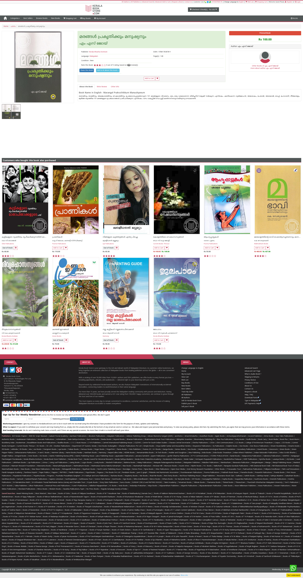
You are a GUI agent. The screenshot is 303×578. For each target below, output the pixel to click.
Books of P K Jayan (45, 553)
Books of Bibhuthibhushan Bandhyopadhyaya (250, 507)
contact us (126, 427)
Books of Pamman (228, 497)
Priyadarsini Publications (22, 476)
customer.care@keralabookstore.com (19, 400)
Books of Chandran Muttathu (39, 550)
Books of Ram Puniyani (94, 556)
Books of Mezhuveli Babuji (247, 497)
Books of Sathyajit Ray (256, 533)
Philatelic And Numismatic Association (164, 473)
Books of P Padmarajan (210, 504)
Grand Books (262, 449)
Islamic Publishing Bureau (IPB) (61, 456)
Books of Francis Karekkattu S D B (237, 500)
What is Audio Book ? (253, 374)
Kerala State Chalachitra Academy (148, 459)
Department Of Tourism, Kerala (84, 446)
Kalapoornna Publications (252, 456)
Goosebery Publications (246, 449)
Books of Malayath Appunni (151, 513)
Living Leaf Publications (58, 463)
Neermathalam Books (10, 469)
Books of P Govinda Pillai (148, 533)
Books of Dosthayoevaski (148, 523)
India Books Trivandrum (222, 453)
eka (30, 449)
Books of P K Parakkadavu (153, 520)
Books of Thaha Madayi (213, 537)
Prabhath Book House (229, 473)
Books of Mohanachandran (124, 517)
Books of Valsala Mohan (227, 540)
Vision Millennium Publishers (245, 486)
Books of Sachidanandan (291, 513)
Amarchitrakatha (191, 436)
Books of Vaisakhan (31, 560)
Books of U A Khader (75, 504)
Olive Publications (8, 244)
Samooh (20, 479)
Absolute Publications (97, 436)
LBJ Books (290, 459)
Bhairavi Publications (135, 439)
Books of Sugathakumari (227, 547)
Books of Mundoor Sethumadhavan (286, 550)
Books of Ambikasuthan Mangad (78, 560)
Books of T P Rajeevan (78, 530)
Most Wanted (40, 494)
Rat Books (144, 476)
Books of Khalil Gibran (153, 497)
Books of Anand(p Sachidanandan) (167, 507)
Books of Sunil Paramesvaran (35, 520)
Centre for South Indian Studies (155, 443)
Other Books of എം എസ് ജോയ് (265, 66)
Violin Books (228, 486)
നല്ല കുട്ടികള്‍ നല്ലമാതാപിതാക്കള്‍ (118, 329)
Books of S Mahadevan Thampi (124, 533)
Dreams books (294, 446)
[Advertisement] (151, 136)
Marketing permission (60, 419)
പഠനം (13, 26)
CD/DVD (137, 443)
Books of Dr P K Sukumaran (168, 504)
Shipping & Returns (252, 377)
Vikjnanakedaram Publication (210, 486)
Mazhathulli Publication (142, 466)
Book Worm (294, 439)
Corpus (277, 443)
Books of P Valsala (211, 497)
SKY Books (196, 479)
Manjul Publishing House (282, 463)
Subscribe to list (77, 419)
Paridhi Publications (76, 473)
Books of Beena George (37, 547)
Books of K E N (294, 547)
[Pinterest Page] (19, 372)
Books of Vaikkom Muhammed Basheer (169, 494)
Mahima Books (129, 463)
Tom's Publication (291, 482)
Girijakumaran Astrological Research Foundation (216, 449)
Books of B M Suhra (213, 513)
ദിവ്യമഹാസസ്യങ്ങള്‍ (11, 329)
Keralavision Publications (172, 459)
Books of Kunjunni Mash (91, 553)
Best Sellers (28, 18)
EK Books (23, 449)
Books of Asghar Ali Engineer (217, 543)
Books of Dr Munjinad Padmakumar (197, 530)
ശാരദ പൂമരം (209, 241)
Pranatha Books (246, 473)
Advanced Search (148, 2)
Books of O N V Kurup (172, 497)
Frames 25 (147, 449)
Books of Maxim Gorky (43, 537)
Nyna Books (149, 469)
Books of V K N (266, 497)
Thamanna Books (214, 482)
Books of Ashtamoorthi (261, 527)
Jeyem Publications (158, 456)
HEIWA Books (129, 453)
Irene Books (33, 456)
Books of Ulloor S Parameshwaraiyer (202, 540)
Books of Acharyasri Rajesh (237, 494)
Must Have (52, 494)
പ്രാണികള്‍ (57, 237)
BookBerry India (8, 443)
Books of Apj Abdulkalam (110, 510)
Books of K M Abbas (232, 537)
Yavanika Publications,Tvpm (73, 489)
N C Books (207, 466)
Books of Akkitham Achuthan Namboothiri (232, 510)
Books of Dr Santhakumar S (144, 530)
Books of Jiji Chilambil (153, 540)
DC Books (41, 446)
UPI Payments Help (252, 404)
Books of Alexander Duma (68, 527)
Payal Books (90, 473)
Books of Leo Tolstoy (150, 500)
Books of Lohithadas (129, 543)
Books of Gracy (129, 547)
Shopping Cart (262, 2)
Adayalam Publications (116, 436)
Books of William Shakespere (177, 520)
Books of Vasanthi (88, 523)
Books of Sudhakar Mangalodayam (286, 500)
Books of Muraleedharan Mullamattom (119, 507)
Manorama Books (44, 466)
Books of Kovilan (8, 504)
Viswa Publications (265, 486)
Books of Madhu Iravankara (255, 553)
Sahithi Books (249, 476)
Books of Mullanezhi (168, 533)
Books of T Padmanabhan (282, 510)
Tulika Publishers (20, 486)
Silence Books (154, 479)
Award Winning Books (24, 494)
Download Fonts (251, 398)
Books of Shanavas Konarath (31, 533)
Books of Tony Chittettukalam (280, 530)
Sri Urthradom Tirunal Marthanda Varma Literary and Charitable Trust (58, 482)
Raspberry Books (131, 476)
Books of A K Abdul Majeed (259, 550)
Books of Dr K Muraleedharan (52, 560)
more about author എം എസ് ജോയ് (265, 68)
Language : (89, 56)
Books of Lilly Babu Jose (113, 553)
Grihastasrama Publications (25, 453)
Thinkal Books (228, 482)
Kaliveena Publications (272, 456)
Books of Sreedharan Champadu (233, 550)
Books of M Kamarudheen (111, 547)
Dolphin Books (232, 446)
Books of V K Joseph (156, 537)
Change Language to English (192, 368)
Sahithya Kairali (263, 476)
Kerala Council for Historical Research (98, 459)
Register (289, 2)
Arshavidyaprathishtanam (236, 436)
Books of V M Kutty (61, 550)
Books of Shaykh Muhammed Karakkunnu (18, 553)
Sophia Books (227, 479)
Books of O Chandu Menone (150, 543)
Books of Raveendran (31, 510)
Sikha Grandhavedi (141, 479)
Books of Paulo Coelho (169, 523)
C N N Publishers (94, 443)
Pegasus (100, 473)
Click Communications (224, 443)
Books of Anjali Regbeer (248, 547)
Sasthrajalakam (71, 479)
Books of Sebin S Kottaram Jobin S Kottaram (274, 520)
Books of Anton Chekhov (173, 513)
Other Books (220, 469)
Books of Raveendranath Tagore (76, 497)
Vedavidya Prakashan (138, 486)
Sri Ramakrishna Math (21, 482)
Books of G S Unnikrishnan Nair (67, 553)
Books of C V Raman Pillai (177, 550)
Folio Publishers (135, 449)
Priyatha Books (39, 476)
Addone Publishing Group (136, 436)
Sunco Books (125, 482)
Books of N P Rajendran (98, 550)
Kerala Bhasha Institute (10, 336)
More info (184, 575)
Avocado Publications (46, 439)
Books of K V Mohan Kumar (30, 517)
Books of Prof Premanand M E (61, 547)
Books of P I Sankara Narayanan (273, 547)
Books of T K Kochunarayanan (198, 556)
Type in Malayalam (252, 401)
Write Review (102, 87)
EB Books (5, 449)
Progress (50, 476)
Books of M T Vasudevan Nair (108, 494)
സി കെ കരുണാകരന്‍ (11, 333)
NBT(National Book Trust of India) (285, 466)
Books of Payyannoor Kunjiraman (87, 513)
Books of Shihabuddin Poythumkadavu (285, 507)
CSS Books (286, 443)
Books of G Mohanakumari (23, 527)
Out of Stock (8, 248)
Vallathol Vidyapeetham (98, 486)
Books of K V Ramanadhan (231, 553)
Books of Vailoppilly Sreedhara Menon (277, 504)
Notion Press (137, 469)
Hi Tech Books (161, 453)
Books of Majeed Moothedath (261, 523)
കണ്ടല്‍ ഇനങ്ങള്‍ (60, 329)
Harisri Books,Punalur (74, 453)
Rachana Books (117, 476)
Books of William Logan (49, 543)
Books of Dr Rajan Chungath (148, 517)
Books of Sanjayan (91, 510)
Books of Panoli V (253, 513)
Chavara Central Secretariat (179, 443)
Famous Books (86, 449)
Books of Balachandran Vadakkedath (169, 556)
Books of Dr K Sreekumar (40, 500)
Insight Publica (7, 456)
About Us (248, 386)
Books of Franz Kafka (211, 517)
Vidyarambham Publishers (169, 486)
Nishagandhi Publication (71, 469)
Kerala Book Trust (75, 459)
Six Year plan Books (182, 479)
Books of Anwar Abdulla (17, 547)
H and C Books (44, 453)
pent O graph (142, 473)
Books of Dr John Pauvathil (176, 537)
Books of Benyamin (132, 500)
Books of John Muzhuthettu (29, 556)
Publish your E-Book (189, 404)
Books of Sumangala (155, 510)
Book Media (273, 439)
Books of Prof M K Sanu (194, 513)
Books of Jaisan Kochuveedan (66, 537)
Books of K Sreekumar (247, 540)
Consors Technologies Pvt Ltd (55, 570)
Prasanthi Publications (263, 473)
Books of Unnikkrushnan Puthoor (105, 520)
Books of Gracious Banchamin (87, 547)
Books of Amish (161, 547)
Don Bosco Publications (259, 446)
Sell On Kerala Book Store (191, 401)
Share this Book (86, 70)
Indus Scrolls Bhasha (287, 453)
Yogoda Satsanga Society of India (114, 489)
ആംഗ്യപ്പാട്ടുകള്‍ (211, 237)
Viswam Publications (282, 486)
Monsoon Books (170, 466)
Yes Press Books (92, 489)
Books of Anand (195, 537)
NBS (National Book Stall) (260, 466)
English (241, 2)
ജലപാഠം (157, 329)
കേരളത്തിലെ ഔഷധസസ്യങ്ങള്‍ (168, 237)
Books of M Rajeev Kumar (12, 560)
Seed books (116, 479)
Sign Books (127, 479)
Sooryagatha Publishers (211, 479)
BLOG (295, 18)
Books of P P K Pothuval (234, 533)
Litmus (45, 463)
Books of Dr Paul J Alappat (46, 527)
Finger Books (99, 449)
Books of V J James (78, 533)
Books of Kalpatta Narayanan (180, 547)
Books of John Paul (104, 523)
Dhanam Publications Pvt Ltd (130, 446)
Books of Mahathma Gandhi (175, 540)
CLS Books (239, 443)
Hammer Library (57, 453)
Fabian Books (73, 449)
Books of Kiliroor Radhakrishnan (49, 497)
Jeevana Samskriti (142, 456)
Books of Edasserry (145, 547)
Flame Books (122, 449)
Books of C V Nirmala (23, 537)
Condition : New (87, 61)
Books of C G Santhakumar (113, 540)
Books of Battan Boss (262, 500)
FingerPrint (110, 449)
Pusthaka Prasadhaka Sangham (68, 476)
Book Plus (284, 439)
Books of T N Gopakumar (62, 513)
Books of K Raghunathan (237, 523)
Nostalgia (126, 469)
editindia (14, 449)
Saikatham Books (292, 476)
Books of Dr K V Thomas (222, 527)
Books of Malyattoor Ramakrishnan (22, 513)
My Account (101, 18)
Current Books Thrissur (161, 244)
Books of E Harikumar (74, 556)
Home (6, 26)
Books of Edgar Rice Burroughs (214, 523)
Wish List (250, 2)
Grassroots (273, 449)
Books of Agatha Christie (170, 500)
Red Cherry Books (171, 476)
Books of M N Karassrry (271, 513)
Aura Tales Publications (284, 436)
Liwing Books (74, 463)
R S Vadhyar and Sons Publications (95, 476)
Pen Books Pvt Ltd (112, 473)
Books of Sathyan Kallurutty (101, 517)
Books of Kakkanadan (73, 510)
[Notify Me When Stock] (16, 248)
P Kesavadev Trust (234, 469)
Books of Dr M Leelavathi (31, 523)
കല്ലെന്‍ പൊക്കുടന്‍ (60, 333)
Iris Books (43, 456)
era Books (38, 449)
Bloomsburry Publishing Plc (204, 439)
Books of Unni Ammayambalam (14, 550)
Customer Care (208, 2)
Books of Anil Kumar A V (26, 507)
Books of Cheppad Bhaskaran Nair (22, 540)
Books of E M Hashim (192, 517)
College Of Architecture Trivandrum (259, 443)
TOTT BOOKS (7, 486)
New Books (55, 18)
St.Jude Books (92, 482)
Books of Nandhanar (59, 530)
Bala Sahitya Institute (76, 439)
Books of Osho (64, 494)
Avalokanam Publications (26, 439)
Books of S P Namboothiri (90, 543)
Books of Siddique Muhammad (57, 533)
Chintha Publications (200, 443)
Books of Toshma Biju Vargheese (36, 530)
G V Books (157, 449)
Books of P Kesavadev (246, 520)
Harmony (106, 336)
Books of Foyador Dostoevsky (224, 556)
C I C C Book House (78, 443)
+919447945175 (217, 2)
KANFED (286, 456)
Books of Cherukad (88, 527)
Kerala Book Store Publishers (55, 459)
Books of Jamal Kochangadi (171, 517)
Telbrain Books (199, 482)
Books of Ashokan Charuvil (193, 507)
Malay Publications (144, 463)
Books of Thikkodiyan (291, 556)
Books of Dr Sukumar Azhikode (218, 507)
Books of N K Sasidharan (80, 520)
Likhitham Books (19, 463)
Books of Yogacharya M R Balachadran (204, 550)
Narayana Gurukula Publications (236, 466)
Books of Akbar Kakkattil (193, 497)
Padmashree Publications (252, 469)
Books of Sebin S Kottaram (99, 533)
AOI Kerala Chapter (19, 436)
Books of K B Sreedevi (66, 507)
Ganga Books (168, 449)
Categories (14, 18)
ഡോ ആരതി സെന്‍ (111, 333)
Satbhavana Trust (86, 479)
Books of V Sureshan (171, 543)
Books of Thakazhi (257, 494)
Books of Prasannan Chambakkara (286, 540)
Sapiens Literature (56, 479)
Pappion (54, 473)
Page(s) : (158, 56)
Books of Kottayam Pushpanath (110, 500)
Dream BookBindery (278, 446)
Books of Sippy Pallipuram (25, 497)
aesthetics (179, 436)
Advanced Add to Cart (162, 2)
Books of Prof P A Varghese (52, 510)
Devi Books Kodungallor (107, 446)
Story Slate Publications (109, 482)
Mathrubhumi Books (261, 244)
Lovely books (99, 463)
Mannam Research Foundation (23, 466)
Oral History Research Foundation (200, 469)
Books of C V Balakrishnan (232, 504)
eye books (62, 449)
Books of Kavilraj (264, 540)
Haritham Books (90, 453)
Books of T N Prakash (244, 517)
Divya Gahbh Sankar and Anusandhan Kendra (173, 446)
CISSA (212, 443)
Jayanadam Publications (124, 456)
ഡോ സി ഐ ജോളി (161, 241)
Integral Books (20, 456)
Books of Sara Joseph (252, 504)
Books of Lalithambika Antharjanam (139, 553)
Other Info (115, 87)
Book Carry (262, 439)
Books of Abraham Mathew (205, 547)
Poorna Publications (59, 244)
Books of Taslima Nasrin (11, 510)
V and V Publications (79, 486)
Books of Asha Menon (79, 517)
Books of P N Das (10, 517)
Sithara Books (167, 479)
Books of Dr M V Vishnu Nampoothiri (158, 527)
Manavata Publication (241, 463)
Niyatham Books (88, 469)
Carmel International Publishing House (117, 443)
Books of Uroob (58, 500)
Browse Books (41, 18)
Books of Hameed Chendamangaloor (72, 540)
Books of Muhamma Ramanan (130, 527)
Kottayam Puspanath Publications (208, 459)
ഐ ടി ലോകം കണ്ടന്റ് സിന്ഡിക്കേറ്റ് (67, 241)
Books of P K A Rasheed (143, 556)
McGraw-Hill (157, 466)
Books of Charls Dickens (121, 530)
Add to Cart (149, 79)
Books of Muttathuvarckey (130, 520)
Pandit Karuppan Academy (12, 473)
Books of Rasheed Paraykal (154, 550)
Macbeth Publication (114, 463)
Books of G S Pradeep (10, 543)
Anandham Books (206, 436)
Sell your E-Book (187, 407)
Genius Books (180, 449)
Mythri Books (196, 466)
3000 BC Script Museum (38, 436)
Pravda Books (279, 473)
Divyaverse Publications (202, 446)
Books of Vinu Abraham (209, 553)
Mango (268, 463)
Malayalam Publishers (191, 463)
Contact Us (188, 2)
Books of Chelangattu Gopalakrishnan (131, 537)
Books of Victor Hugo (202, 527)
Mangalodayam (257, 463)
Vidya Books (152, 486)
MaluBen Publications (210, 463)
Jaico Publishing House (105, 456)
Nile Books (56, 469)
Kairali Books (235, 456)
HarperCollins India (115, 453)
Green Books (56, 336)
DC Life (49, 446)
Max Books (127, 466)
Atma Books (269, 436)
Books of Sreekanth (242, 527)
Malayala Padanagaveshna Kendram (168, 463)
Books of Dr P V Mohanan (189, 523)
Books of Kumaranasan (19, 500)
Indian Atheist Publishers (242, 453)
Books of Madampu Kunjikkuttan (56, 517)
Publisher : (94, 52)
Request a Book (177, 2)
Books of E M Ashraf (246, 556)
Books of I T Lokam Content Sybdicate (180, 510)
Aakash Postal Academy (58, 436)
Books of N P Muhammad (282, 527)
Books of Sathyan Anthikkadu (192, 543)
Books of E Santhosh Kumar (125, 523)
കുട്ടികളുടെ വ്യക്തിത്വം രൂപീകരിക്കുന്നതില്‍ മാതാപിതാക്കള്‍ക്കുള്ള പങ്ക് (35, 237)
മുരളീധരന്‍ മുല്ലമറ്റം (111, 241)
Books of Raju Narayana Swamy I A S (81, 500)
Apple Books (220, 436)
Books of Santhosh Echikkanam (268, 556)
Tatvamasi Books (185, 482)
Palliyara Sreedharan (272, 469)
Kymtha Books (265, 459)
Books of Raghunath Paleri (233, 513)
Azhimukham (61, 439)
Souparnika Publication (243, 479)
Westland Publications (27, 489)
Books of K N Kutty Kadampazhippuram (229, 530)
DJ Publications (218, 446)
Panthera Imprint (30, 473)
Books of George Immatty (187, 553)
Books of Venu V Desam (256, 530)
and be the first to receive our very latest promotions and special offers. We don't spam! (56, 415)
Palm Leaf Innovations (290, 469)
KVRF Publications (250, 459)
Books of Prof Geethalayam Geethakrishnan (97, 537)
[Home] (5, 18)
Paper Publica (44, 473)
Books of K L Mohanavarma (53, 556)
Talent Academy (170, 482)
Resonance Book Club (225, 476)
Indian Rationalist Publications (266, 453)
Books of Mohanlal (227, 520)
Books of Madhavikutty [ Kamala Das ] (137, 494)
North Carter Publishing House (109, 469)
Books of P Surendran (46, 507)
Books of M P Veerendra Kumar (209, 500)
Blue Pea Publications (225, 439)
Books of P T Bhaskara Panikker (242, 543)
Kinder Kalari (189, 459)
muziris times (184, 466)
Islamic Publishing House (84, 456)
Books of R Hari (95, 540)
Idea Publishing (194, 453)
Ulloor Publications (36, 486)
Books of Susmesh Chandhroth (29, 504)
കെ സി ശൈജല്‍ (9, 241)
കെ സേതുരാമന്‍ (261, 241)
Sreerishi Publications (278, 479)
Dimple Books (148, 446)
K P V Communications (200, 456)
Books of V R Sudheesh (190, 504)
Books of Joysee (189, 500)
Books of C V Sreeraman (278, 553)
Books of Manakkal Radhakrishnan (118, 556)
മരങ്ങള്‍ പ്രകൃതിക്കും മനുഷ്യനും (112, 37)
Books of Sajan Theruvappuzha (169, 530)
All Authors (125, 2)
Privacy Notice (250, 380)
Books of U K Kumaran (130, 513)
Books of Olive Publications (289, 517)
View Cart (185, 377)
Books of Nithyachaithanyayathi (119, 504)
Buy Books (86, 18)
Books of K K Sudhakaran (95, 504)
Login (298, 2)
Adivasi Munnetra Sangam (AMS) (160, 436)
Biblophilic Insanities (184, 439)
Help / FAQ (249, 395)
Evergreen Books (50, 449)
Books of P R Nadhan (110, 543)
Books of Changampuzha (260, 510)
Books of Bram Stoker (183, 527)
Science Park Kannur (102, 479)
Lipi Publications (108, 244)
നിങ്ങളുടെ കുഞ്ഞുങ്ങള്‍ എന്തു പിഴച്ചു (120, 237)
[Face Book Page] (6, 372)
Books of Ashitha (280, 497)
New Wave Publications (41, 469)
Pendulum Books (128, 473)
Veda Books (123, 486)
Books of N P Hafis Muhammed (269, 543)
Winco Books (42, 489)
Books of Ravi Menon (205, 510)
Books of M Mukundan (216, 494)
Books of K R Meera (144, 507)
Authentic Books (8, 439)
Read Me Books (156, 476)
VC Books (113, 486)
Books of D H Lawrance (47, 540)
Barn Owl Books (93, 439)
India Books (206, 453)
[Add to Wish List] (157, 78)
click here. (203, 427)
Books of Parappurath (110, 513)
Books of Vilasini (44, 513)
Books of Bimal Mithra (29, 543)
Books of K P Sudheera (165, 553)
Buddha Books (63, 443)
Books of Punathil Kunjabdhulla (278, 494)
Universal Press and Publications (57, 486)
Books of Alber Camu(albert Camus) (204, 520)
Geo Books (192, 449)
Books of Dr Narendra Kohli (266, 517)
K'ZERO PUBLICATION (219, 456)
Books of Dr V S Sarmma (284, 523)
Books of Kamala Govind (58, 520)
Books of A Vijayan (71, 523)
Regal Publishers (209, 476)
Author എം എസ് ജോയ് (242, 46)
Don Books (243, 446)
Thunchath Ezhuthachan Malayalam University (265, 482)
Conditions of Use (251, 383)
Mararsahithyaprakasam (62, 466)
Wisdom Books (55, 489)
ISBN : (162, 52)
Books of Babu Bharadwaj (188, 533)
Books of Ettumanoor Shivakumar (130, 497)
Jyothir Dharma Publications (178, 456)
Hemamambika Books (145, 453)
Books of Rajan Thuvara (106, 527)
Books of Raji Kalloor (79, 550)
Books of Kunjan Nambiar (99, 530)
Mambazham (226, 463)
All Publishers (135, 2)
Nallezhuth (218, 466)
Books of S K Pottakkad (196, 494)
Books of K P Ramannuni (52, 523)
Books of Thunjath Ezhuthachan (89, 507)
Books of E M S (228, 517)
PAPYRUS (63, 473)
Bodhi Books (251, 439)
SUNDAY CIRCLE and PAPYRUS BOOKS (147, 482)
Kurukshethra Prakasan (233, 459)
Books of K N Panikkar (134, 540)
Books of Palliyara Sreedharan (83, 494)
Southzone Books (261, 479)
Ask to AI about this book (107, 70)
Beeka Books (106, 439)
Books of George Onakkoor (277, 533)
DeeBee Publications (62, 446)
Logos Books (87, 463)
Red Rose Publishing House (190, 476)
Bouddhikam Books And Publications (41, 443)
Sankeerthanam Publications (36, 479)
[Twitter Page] (13, 372)
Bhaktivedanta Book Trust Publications (160, 439)
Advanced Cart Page (252, 371)
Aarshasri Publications (78, 436)
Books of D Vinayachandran (212, 533)
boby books (239, 439)
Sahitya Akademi (276, 476)
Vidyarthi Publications (189, 486)
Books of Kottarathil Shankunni (103, 497)
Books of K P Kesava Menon (54, 504)
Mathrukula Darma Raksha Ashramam (106, 466)
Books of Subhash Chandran (145, 504)
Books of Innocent (117, 550)
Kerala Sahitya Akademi (124, 459)
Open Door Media (178, 469)
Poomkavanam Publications (191, 473)
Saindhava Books (8, 479)
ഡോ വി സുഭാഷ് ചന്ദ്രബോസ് (165, 333)
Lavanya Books (278, 459)
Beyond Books (119, 439)
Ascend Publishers (255, 436)
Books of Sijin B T (134, 550)
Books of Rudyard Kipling (252, 537)
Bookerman (20, 443)
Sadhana (239, 476)
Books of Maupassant (69, 543)
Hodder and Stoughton (178, 453)
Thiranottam (240, 482)
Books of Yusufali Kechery (12, 520)
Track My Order (187, 392)
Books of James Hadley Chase (133, 510)
